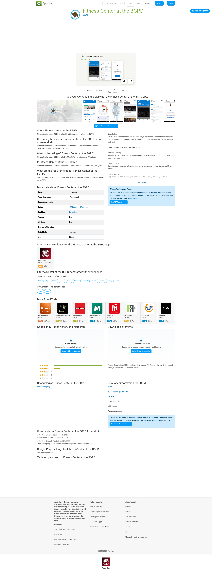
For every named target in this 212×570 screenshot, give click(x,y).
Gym (40, 291)
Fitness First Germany (63, 315)
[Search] (122, 3)
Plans (102, 281)
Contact (128, 506)
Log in (171, 3)
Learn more (132, 198)
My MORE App (95, 315)
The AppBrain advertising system (136, 537)
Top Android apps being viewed (64, 529)
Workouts (85, 281)
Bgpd (47, 281)
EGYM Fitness (43, 315)
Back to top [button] (206, 550)
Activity (109, 281)
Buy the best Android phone (99, 527)
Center (40, 281)
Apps (130, 3)
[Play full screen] (130, 81)
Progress (94, 281)
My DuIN (162, 315)
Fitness (54, 281)
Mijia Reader (58, 534)
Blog (127, 532)
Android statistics (96, 506)
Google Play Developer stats (99, 511)
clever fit (110, 315)
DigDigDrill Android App (62, 544)
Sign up (159, 3)
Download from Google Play (106, 126)
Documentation (130, 517)
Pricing (138, 3)
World (47, 291)
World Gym (42, 260)
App (62, 281)
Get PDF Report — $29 (118, 202)
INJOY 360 (145, 315)
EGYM (53, 299)
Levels (117, 281)
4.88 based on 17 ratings (78, 207)
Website (111, 396)
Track (69, 281)
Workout (77, 281)
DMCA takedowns (131, 522)
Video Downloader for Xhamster (65, 539)
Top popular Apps (96, 522)
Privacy (128, 511)
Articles (128, 527)
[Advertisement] (103, 37)
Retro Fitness (77, 315)
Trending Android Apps (97, 517)
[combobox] (112, 3)
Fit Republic (128, 315)
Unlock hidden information (71, 351)
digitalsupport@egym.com (118, 392)
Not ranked (72, 212)
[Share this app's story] (124, 81)
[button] (141, 401)
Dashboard (147, 3)
